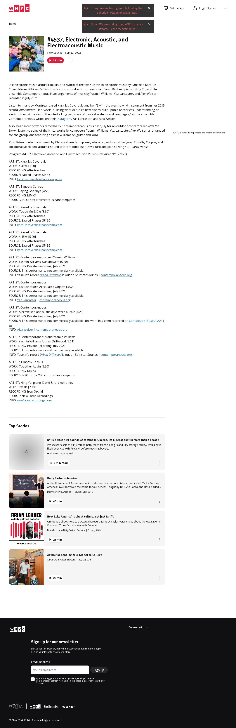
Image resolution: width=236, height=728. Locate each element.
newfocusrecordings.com (34, 400)
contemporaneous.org (116, 275)
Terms (39, 683)
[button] (87, 452)
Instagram (64, 119)
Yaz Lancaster (26, 300)
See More (65, 652)
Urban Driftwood (50, 275)
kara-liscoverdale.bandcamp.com (39, 179)
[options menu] (70, 60)
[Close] (149, 8)
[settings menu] (226, 8)
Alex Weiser (25, 330)
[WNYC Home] (19, 8)
